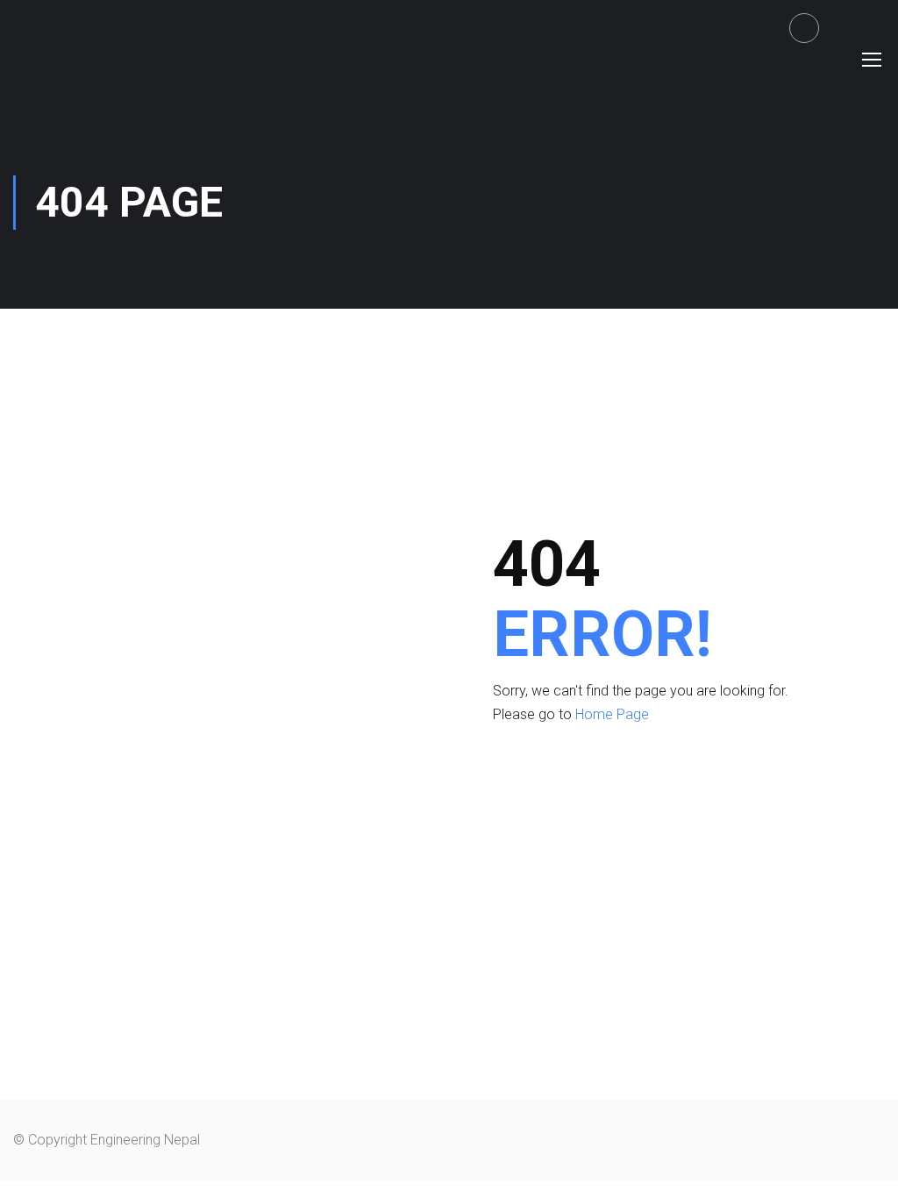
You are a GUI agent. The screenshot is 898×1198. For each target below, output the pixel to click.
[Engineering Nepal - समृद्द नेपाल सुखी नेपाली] (80, 58)
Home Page (612, 714)
